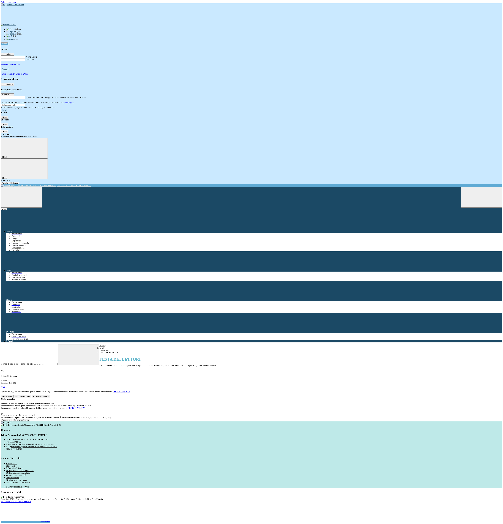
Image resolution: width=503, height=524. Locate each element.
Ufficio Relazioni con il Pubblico (20, 470)
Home (102, 346)
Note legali (10, 466)
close (4, 209)
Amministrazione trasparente (18, 482)
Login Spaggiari (68, 102)
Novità (102, 348)
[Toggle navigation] (21, 197)
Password (30, 59)
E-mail (28, 97)
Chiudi (4, 117)
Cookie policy (12, 463)
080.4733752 (15, 442)
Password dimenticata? (10, 64)
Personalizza (7, 396)
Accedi (4, 44)
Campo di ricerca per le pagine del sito (17, 364)
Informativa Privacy (14, 468)
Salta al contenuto (8, 2)
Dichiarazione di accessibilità (18, 473)
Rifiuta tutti (22, 396)
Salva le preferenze (21, 420)
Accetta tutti (41, 396)
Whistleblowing (12, 478)
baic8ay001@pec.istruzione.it (34, 447)
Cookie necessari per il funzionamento (17, 415)
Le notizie (103, 350)
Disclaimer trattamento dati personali (16, 501)
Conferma (14, 183)
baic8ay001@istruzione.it (33, 444)
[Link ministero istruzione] (12, 4)
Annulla (5, 183)
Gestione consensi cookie (16, 480)
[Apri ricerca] (481, 197)
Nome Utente (31, 57)
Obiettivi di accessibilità (16, 475)
